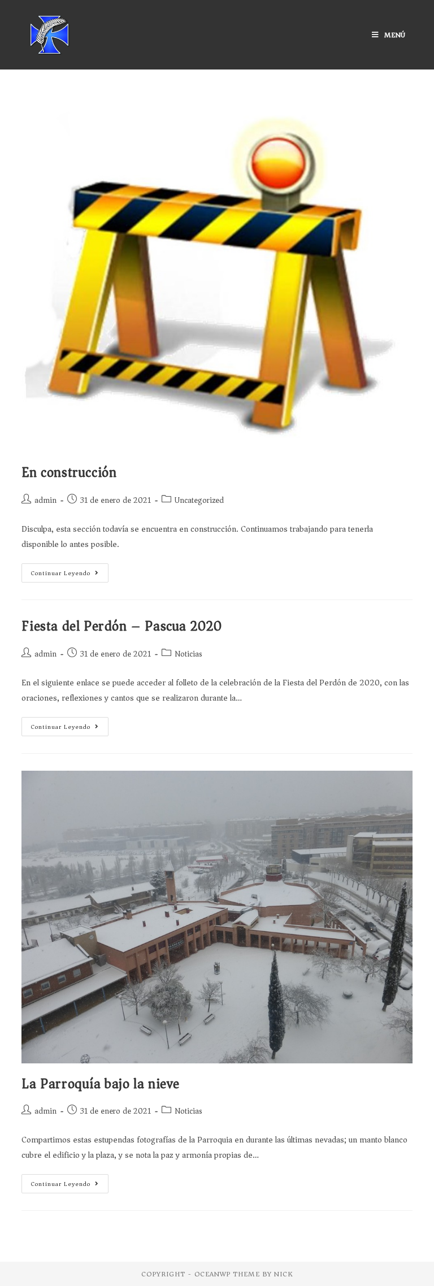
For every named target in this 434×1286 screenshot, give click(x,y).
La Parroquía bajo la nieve (100, 1084)
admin (45, 500)
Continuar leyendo (60, 573)
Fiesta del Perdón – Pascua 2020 (121, 626)
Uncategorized (199, 500)
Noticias (188, 654)
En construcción (68, 472)
